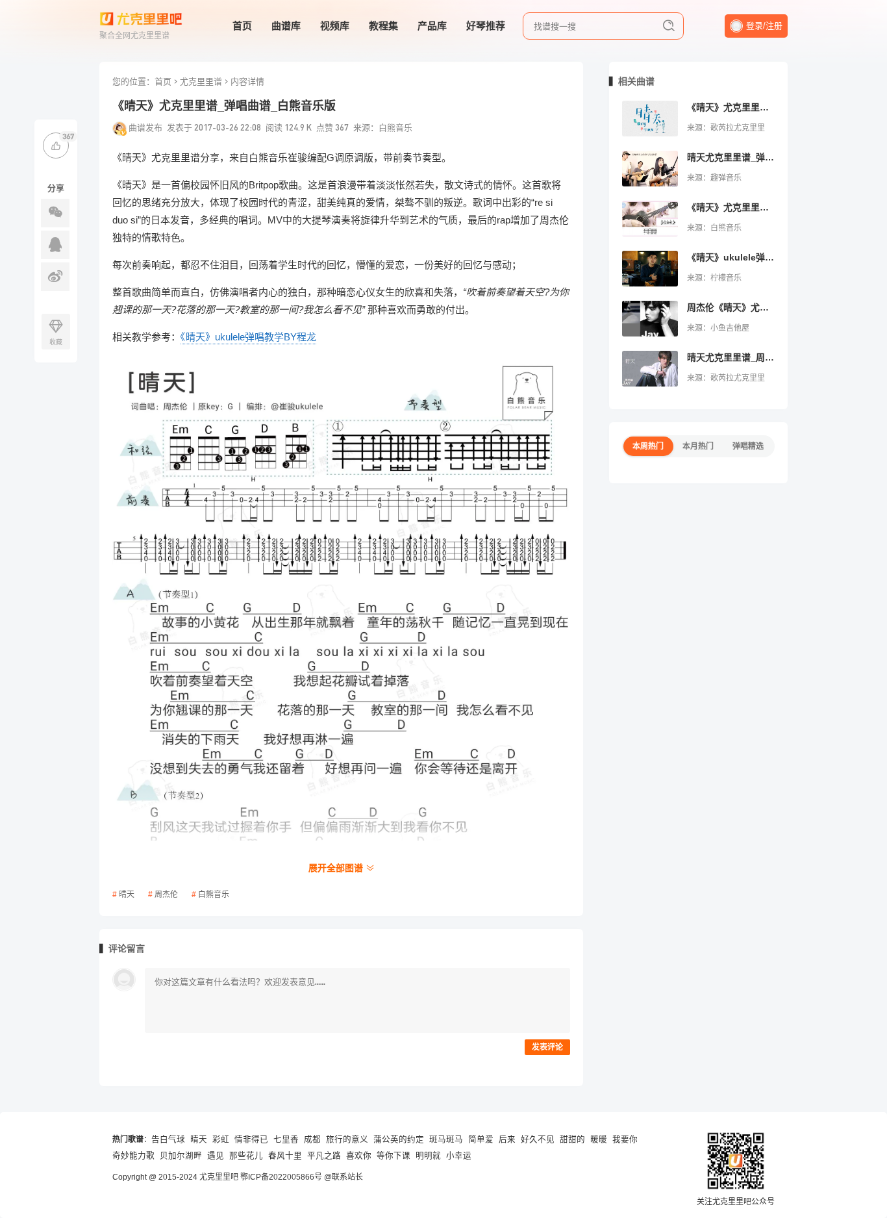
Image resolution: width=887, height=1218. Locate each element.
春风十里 (285, 1155)
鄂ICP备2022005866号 (281, 1177)
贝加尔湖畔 (181, 1155)
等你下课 (393, 1155)
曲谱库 (286, 25)
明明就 (428, 1155)
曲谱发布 (145, 127)
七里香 (286, 1139)
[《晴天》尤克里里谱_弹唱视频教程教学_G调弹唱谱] (650, 218)
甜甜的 (572, 1139)
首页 (242, 25)
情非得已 (251, 1139)
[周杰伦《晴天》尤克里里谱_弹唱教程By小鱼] (650, 318)
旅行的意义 (347, 1139)
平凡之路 (324, 1155)
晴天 (126, 894)
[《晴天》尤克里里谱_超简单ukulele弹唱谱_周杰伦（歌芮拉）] (650, 118)
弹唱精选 (748, 446)
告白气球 (168, 1139)
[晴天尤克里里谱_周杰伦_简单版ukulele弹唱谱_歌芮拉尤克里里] (650, 369)
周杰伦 (166, 894)
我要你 (625, 1139)
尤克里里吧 (218, 1177)
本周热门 (648, 446)
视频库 (334, 25)
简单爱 (480, 1139)
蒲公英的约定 (398, 1139)
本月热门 (698, 446)
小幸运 (458, 1155)
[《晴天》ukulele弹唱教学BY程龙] (650, 268)
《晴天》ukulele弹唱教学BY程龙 (248, 336)
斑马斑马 (446, 1139)
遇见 (215, 1155)
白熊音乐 (213, 894)
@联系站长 (343, 1177)
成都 (312, 1139)
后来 (507, 1139)
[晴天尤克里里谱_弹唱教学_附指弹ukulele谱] (650, 168)
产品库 (432, 25)
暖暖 (598, 1139)
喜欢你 (358, 1155)
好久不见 (538, 1139)
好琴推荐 (485, 25)
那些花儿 (246, 1155)
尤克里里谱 (201, 81)
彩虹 (220, 1139)
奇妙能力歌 (133, 1155)
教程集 (383, 25)
